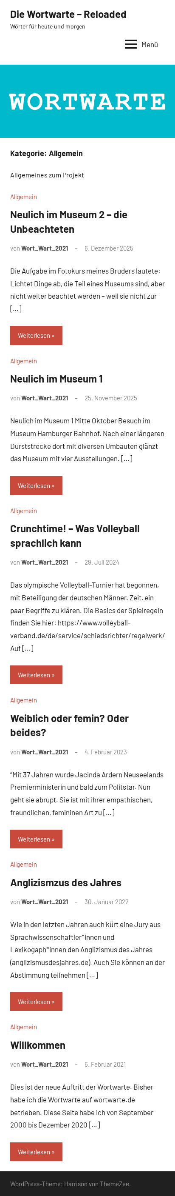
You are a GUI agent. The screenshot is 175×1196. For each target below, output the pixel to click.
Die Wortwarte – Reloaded (68, 14)
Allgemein (23, 196)
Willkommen (37, 1045)
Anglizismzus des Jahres (65, 882)
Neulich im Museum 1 (56, 378)
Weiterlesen (34, 335)
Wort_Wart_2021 (44, 248)
